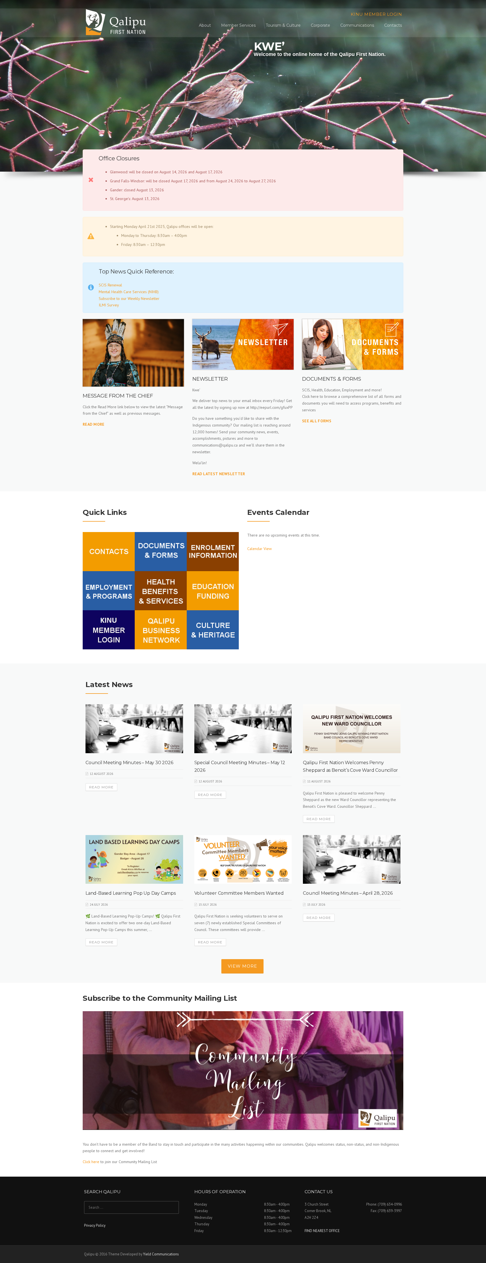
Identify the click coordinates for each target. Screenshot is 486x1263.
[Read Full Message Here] (133, 353)
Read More (94, 424)
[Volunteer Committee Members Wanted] (243, 859)
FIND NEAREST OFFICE (322, 1230)
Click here (91, 1161)
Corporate (320, 25)
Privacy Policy (94, 1225)
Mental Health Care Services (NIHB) (129, 291)
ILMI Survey (109, 305)
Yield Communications (161, 1254)
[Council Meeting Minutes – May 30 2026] (134, 728)
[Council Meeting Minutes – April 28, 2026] (351, 859)
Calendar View (259, 548)
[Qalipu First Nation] (116, 22)
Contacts (393, 25)
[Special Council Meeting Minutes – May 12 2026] (243, 728)
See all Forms (316, 420)
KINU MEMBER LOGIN (376, 14)
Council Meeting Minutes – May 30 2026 (129, 762)
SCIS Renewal (110, 285)
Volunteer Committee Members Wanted (239, 893)
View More (242, 966)
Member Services (238, 25)
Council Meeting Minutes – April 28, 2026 (347, 893)
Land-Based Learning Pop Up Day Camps (131, 893)
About (205, 25)
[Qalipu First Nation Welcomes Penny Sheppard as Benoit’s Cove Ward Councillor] (351, 728)
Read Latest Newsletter (218, 473)
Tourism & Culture (283, 25)
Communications (357, 25)
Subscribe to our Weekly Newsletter (129, 298)
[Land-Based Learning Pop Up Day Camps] (134, 859)
